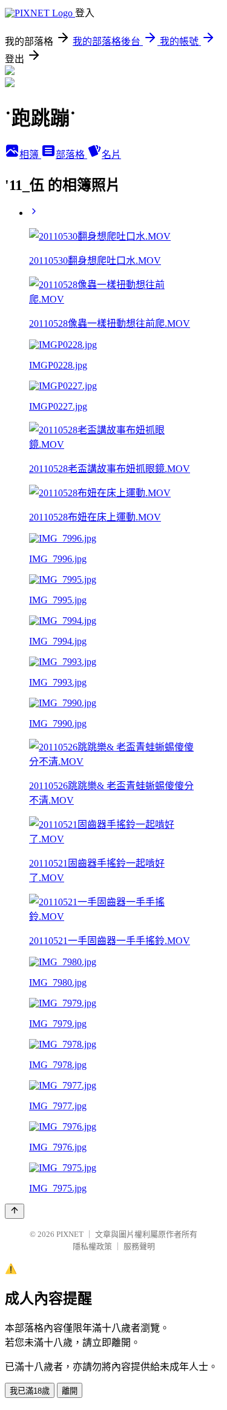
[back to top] (14, 1211)
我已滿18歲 (30, 1390)
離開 (69, 1390)
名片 (111, 154)
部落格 (71, 154)
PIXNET (70, 1234)
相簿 (30, 154)
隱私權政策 (92, 1246)
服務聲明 (139, 1246)
